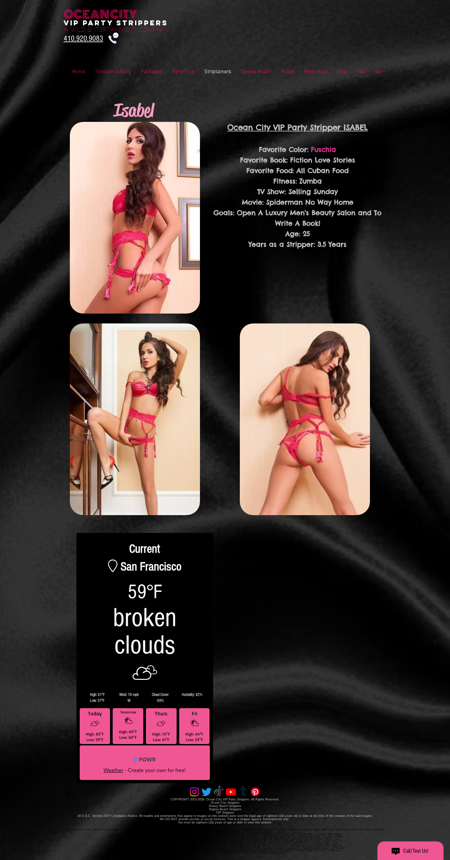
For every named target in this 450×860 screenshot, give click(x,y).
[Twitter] (206, 792)
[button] (361, 72)
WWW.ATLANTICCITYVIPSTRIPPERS (119, 850)
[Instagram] (194, 792)
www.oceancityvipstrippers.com (112, 830)
